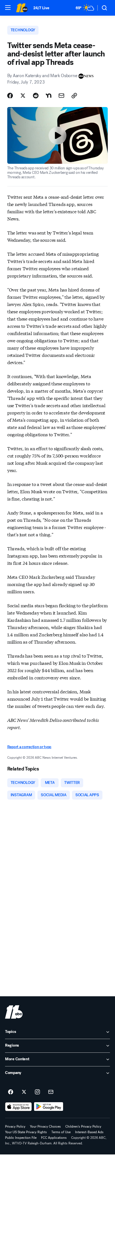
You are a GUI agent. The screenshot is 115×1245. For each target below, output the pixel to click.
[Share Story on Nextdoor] (48, 95)
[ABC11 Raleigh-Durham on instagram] (37, 1092)
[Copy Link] (74, 95)
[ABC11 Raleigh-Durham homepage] (22, 7)
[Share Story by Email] (61, 95)
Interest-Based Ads (89, 1132)
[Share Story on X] (23, 95)
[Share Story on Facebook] (10, 95)
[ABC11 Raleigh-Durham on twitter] (24, 1092)
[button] (8, 7)
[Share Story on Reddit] (35, 95)
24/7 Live (41, 8)
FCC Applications (54, 1137)
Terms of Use (61, 1132)
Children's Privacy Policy (83, 1126)
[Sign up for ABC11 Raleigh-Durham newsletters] (50, 1092)
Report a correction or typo (29, 747)
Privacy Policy (15, 1126)
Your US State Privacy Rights (26, 1132)
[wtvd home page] (14, 1012)
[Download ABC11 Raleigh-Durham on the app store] (18, 1106)
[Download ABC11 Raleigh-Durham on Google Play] (48, 1106)
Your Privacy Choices (45, 1126)
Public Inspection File (21, 1137)
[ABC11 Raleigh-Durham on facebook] (10, 1092)
